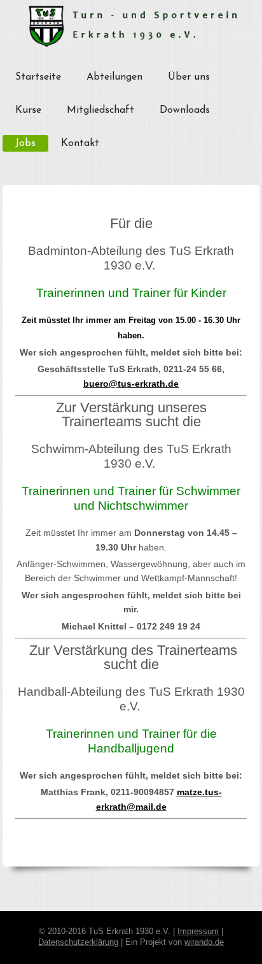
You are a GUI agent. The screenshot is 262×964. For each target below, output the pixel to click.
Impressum (198, 931)
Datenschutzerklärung (78, 942)
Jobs (25, 143)
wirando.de (204, 942)
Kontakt (80, 143)
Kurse (28, 110)
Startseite (38, 77)
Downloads (185, 110)
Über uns (189, 77)
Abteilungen (114, 77)
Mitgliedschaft (100, 110)
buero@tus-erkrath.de (131, 383)
